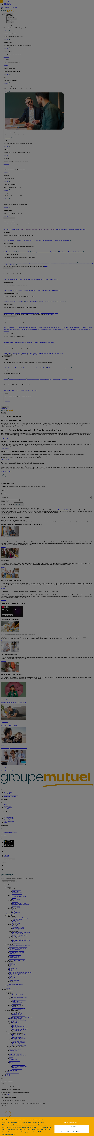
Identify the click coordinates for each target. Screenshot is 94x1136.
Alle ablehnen (71, 1127)
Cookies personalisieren (72, 1122)
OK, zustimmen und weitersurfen (71, 1131)
